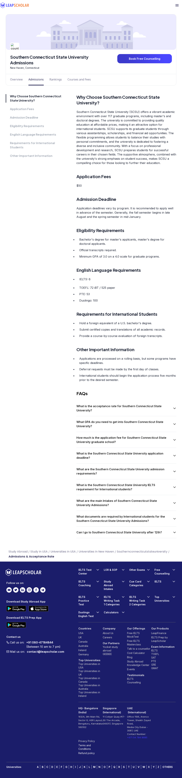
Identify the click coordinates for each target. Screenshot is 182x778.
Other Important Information (31, 156)
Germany (83, 654)
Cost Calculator (136, 652)
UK (80, 637)
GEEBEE (107, 654)
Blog (129, 657)
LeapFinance (158, 633)
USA (80, 633)
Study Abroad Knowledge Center (138, 663)
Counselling (134, 682)
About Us (108, 633)
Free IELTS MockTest (133, 635)
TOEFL (155, 654)
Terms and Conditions (84, 747)
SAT (153, 657)
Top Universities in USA (89, 665)
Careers (107, 637)
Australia (83, 645)
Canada (82, 641)
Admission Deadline (24, 117)
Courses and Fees (79, 79)
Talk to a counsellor (138, 648)
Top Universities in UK (89, 673)
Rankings (55, 79)
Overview (16, 79)
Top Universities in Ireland (89, 694)
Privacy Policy (86, 741)
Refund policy (86, 753)
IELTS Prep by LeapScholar (159, 639)
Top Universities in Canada (89, 680)
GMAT (154, 668)
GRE (153, 664)
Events (131, 669)
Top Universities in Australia (89, 687)
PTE (153, 661)
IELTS (130, 678)
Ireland (82, 650)
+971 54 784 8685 (137, 737)
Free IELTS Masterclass (134, 642)
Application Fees (22, 109)
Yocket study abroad (110, 648)
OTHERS (167, 766)
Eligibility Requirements (27, 126)
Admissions (36, 79)
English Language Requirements (33, 134)
